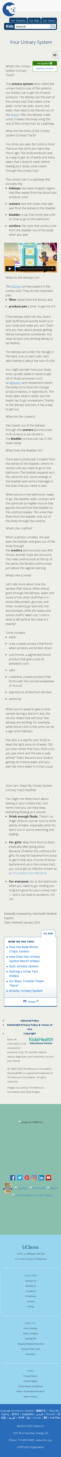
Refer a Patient (30, 1333)
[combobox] (33, 26)
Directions (31, 1285)
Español (29, 1410)
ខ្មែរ (29, 1417)
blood (15, 115)
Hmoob (37, 1417)
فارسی (39, 1414)
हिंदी (45, 1417)
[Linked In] (41, 1177)
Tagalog (5, 1414)
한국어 (15, 1414)
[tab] (48, 933)
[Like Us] (12, 1177)
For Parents (18, 21)
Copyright (29, 1033)
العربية (12, 1417)
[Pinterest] (27, 1177)
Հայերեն (27, 1414)
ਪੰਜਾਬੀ (21, 1417)
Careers (31, 1301)
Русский (50, 1414)
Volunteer (30, 1354)
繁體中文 (41, 1410)
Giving (31, 1306)
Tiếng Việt (54, 1410)
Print (31, 1001)
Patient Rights (30, 1381)
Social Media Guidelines (30, 1386)
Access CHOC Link (30, 1348)
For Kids (34, 21)
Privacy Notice (30, 1376)
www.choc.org (43, 1440)
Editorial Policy (30, 1020)
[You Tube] (48, 1177)
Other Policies (30, 1396)
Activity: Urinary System (26, 991)
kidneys (16, 286)
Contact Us (30, 1280)
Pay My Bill (30, 1338)
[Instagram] (34, 1177)
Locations (31, 1291)
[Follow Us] (20, 1177)
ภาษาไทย (55, 1417)
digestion (15, 383)
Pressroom (30, 1296)
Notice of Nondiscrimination (30, 1391)
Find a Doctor (31, 1328)
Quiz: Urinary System (24, 966)
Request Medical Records (30, 1343)
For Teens (49, 21)
